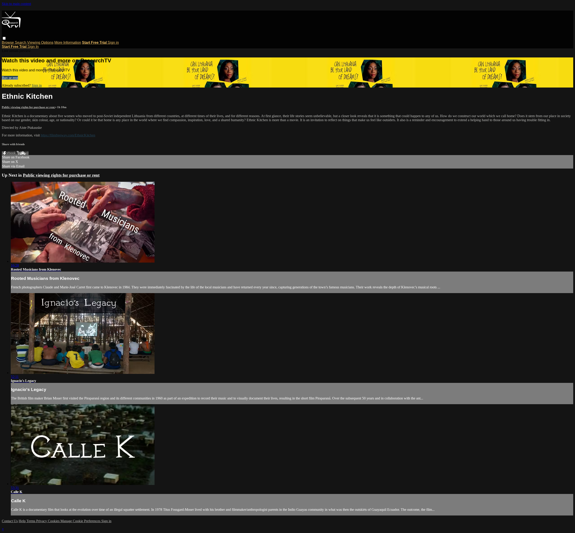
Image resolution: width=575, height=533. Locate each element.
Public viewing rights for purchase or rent (28, 107)
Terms (31, 521)
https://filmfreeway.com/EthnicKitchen (68, 135)
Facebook (9, 153)
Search (21, 42)
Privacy (42, 521)
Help (23, 521)
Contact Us (10, 521)
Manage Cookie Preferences (80, 521)
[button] (4, 38)
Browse (8, 42)
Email (24, 153)
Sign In (33, 46)
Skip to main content (16, 4)
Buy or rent (10, 78)
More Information (67, 42)
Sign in (113, 42)
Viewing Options (40, 42)
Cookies (54, 521)
